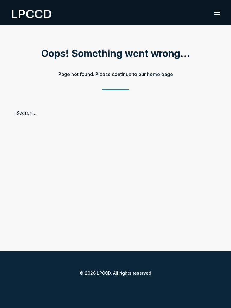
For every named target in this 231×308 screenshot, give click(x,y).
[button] (217, 12)
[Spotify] (130, 286)
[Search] (115, 112)
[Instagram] (120, 286)
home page (160, 74)
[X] (111, 286)
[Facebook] (101, 286)
